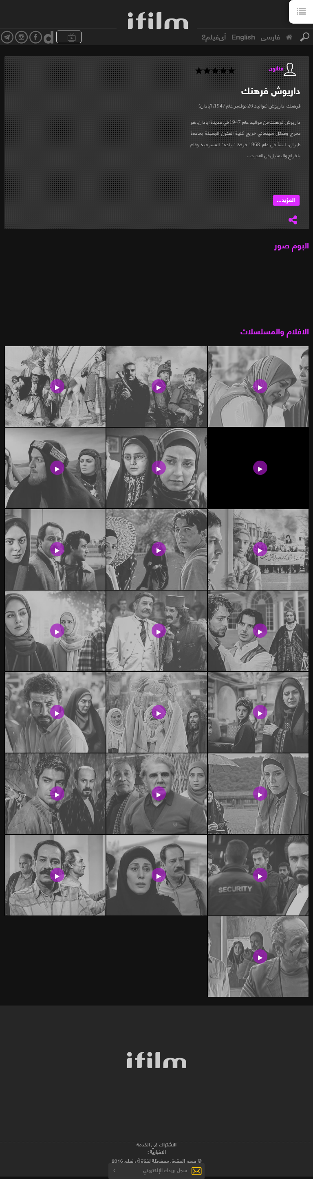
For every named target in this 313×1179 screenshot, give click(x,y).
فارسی (270, 36)
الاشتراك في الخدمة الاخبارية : (156, 1148)
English (243, 36)
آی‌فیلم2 (214, 36)
